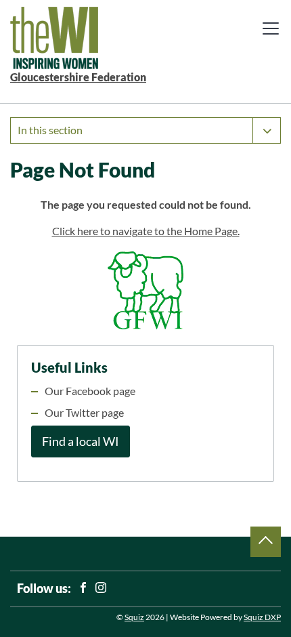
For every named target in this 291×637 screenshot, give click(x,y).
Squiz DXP (262, 617)
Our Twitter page (84, 413)
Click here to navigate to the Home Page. (146, 231)
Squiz (134, 617)
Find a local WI (80, 441)
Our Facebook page (90, 391)
